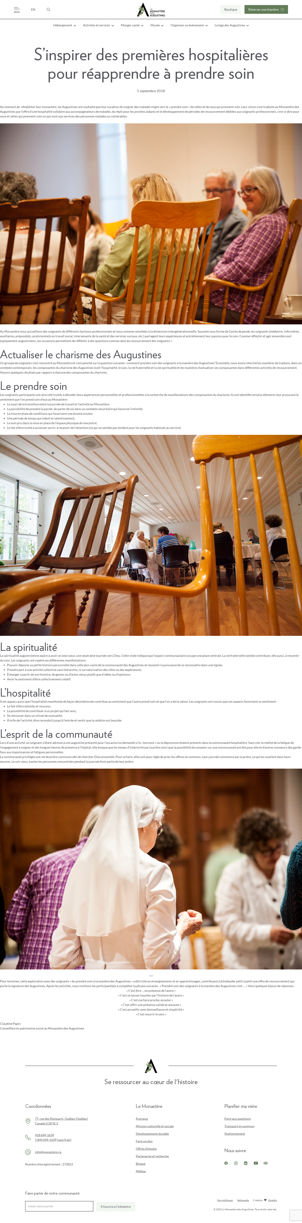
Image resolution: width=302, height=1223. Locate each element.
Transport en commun (239, 1126)
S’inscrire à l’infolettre (116, 1207)
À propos (142, 1119)
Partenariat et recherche (152, 1156)
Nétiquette (243, 1200)
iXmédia (272, 1201)
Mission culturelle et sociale (155, 1126)
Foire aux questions (237, 1119)
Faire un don (150, 1141)
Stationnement (234, 1134)
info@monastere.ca (48, 1152)
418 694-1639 (44, 1135)
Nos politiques (225, 1200)
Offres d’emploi (146, 1149)
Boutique (230, 11)
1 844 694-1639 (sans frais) (53, 1140)
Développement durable (152, 1134)
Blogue (140, 1164)
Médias (141, 1171)
